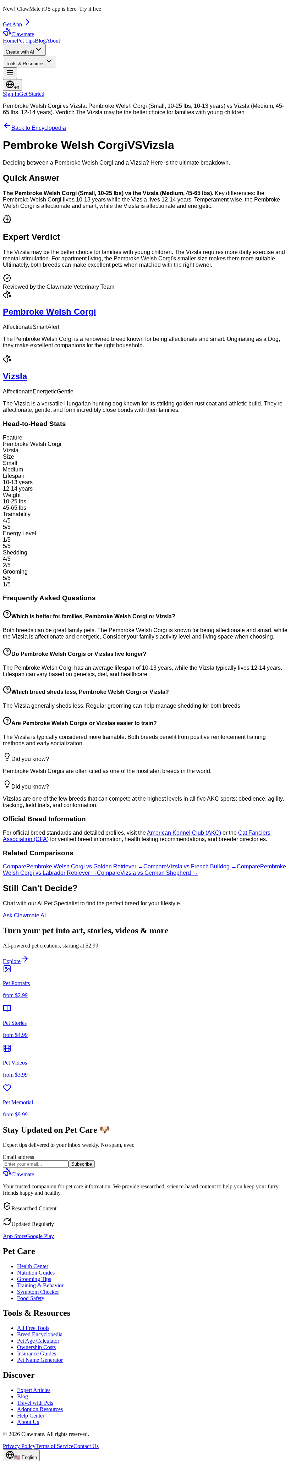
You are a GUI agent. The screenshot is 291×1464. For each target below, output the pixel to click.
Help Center (30, 1416)
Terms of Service (54, 1446)
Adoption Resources (40, 1409)
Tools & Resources (25, 63)
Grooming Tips (34, 1279)
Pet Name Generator (40, 1360)
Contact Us (86, 1446)
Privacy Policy (19, 1446)
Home (10, 41)
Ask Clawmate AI (24, 915)
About (53, 41)
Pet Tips (26, 41)
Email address (18, 1157)
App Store (14, 1236)
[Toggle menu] (10, 73)
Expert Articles (33, 1390)
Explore (12, 961)
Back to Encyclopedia (38, 128)
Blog (40, 41)
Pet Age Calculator (38, 1341)
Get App (12, 24)
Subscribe (81, 1164)
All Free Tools (33, 1328)
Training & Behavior (40, 1285)
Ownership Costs (36, 1347)
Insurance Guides (36, 1353)
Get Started (31, 94)
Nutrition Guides (36, 1273)
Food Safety (30, 1298)
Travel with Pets (35, 1403)
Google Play (40, 1236)
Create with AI (20, 52)
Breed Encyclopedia (39, 1334)
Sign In (11, 94)
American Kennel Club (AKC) (184, 833)
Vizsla (15, 376)
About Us (28, 1422)
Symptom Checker (38, 1292)
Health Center (32, 1266)
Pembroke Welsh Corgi (49, 311)
